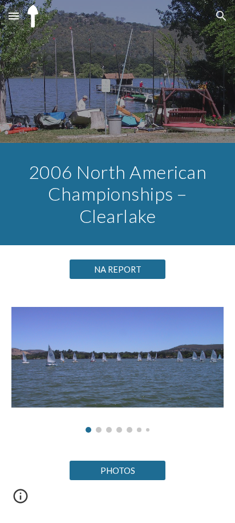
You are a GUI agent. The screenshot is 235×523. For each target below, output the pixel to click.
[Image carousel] (117, 370)
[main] (117, 194)
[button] (13, 15)
